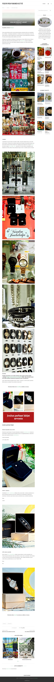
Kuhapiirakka (39, 117)
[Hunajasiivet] (40, 125)
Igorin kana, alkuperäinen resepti (39, 58)
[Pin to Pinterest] (23, 627)
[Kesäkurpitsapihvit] (40, 79)
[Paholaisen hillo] (48, 51)
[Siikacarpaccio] (48, 97)
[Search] (51, 4)
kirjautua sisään (8, 668)
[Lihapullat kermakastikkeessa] (40, 65)
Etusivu (44, 3)
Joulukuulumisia (26, 659)
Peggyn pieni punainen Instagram (14, 377)
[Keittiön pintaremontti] (10, 648)
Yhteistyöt (9, 623)
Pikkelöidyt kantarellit (47, 72)
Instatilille (18, 386)
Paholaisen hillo (48, 57)
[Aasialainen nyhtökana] (48, 111)
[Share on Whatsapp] (24, 627)
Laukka (14, 146)
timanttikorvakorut (27, 432)
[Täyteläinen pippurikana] (48, 79)
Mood (32, 144)
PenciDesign (36, 678)
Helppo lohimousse (47, 132)
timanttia (10, 146)
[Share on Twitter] (22, 627)
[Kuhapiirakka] (40, 111)
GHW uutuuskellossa (11, 554)
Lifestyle (8, 7)
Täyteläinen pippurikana (47, 86)
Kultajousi (12, 27)
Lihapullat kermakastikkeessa (40, 72)
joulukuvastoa (22, 40)
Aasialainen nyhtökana (47, 118)
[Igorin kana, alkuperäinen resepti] (40, 51)
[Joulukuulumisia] (26, 648)
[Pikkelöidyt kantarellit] (48, 65)
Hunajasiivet (39, 131)
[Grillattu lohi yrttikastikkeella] (40, 97)
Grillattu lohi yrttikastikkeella (40, 104)
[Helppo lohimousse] (48, 125)
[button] (4, 649)
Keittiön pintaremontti (10, 659)
